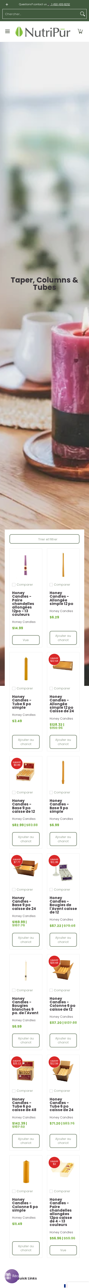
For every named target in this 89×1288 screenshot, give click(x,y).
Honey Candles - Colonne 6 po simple (25, 1205)
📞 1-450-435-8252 (58, 4)
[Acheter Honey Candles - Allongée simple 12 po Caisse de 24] (63, 668)
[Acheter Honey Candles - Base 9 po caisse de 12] (26, 772)
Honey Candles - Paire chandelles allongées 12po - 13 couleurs (23, 603)
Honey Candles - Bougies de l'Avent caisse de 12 (63, 905)
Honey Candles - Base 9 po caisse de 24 (24, 903)
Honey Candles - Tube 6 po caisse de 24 (62, 1105)
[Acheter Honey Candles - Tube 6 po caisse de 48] (26, 1071)
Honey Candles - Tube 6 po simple (21, 702)
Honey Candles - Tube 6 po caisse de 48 (24, 1105)
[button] (80, 31)
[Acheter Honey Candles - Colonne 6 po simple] (26, 1171)
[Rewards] (12, 1276)
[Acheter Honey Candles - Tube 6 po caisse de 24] (63, 1071)
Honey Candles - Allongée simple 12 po (61, 598)
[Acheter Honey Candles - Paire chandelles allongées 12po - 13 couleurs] (26, 564)
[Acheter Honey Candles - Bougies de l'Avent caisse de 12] (63, 869)
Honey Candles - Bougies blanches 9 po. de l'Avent (25, 1005)
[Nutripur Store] (43, 31)
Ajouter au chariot (63, 638)
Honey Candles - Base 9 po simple (59, 806)
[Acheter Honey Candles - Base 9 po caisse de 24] (26, 869)
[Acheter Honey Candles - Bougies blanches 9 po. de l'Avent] (26, 970)
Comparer (25, 584)
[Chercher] (82, 14)
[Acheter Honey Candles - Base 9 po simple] (63, 772)
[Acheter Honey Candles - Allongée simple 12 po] (63, 564)
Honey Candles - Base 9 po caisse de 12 (23, 806)
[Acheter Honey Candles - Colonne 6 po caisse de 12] (63, 970)
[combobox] (41, 14)
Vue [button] (26, 640)
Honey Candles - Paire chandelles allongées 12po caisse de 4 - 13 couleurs (61, 1212)
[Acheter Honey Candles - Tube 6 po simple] (26, 668)
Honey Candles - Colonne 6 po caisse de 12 (62, 1004)
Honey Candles (24, 622)
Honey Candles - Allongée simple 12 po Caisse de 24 (62, 703)
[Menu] (7, 31)
